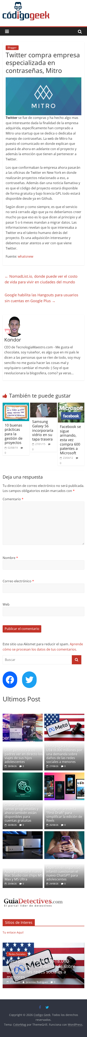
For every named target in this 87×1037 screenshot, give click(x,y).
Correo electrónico (18, 581)
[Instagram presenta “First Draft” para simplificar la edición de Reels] (64, 775)
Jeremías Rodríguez (37, 982)
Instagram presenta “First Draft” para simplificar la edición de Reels (64, 815)
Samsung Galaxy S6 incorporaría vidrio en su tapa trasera (42, 430)
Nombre (10, 558)
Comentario (13, 499)
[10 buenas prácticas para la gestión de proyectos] (16, 405)
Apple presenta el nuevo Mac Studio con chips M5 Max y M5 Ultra (23, 875)
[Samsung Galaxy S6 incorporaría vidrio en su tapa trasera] (43, 405)
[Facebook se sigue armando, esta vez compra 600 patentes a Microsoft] (71, 405)
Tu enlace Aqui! (13, 932)
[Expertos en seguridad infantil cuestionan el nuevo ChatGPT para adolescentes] (64, 833)
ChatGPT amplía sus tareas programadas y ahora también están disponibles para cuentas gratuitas (21, 813)
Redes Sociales (17, 954)
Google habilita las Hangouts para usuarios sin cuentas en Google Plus (41, 297)
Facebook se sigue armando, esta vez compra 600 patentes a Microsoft (70, 439)
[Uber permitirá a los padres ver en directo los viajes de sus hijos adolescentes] (23, 716)
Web (6, 604)
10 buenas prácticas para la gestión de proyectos (13, 434)
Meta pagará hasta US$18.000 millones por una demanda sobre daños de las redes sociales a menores (64, 754)
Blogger (12, 47)
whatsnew (25, 256)
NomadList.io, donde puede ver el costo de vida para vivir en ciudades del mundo (41, 279)
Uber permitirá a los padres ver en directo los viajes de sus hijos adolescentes (24, 756)
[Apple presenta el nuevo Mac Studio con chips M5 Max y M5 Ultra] (23, 833)
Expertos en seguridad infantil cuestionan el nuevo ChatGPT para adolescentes (63, 873)
